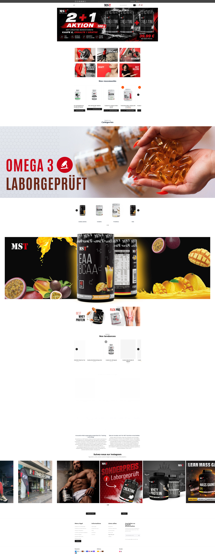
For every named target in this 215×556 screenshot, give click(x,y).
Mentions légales (78, 534)
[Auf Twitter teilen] (77, 1)
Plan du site (110, 532)
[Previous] (77, 95)
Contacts (93, 534)
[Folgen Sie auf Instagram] (119, 551)
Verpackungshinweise (79, 536)
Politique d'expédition (79, 530)
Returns (124, 513)
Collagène (109, 221)
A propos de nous (95, 528)
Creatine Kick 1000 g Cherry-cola (94, 360)
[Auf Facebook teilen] (75, 1)
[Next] (138, 95)
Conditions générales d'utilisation (81, 532)
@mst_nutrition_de (95, 456)
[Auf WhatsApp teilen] (85, 1)
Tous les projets (111, 530)
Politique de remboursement (80, 528)
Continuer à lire (129, 407)
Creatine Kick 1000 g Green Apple (110, 360)
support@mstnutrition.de (133, 539)
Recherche (110, 526)
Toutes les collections (112, 528)
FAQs (93, 530)
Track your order (91, 513)
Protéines (75, 221)
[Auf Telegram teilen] (81, 1)
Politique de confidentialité (80, 526)
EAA (92, 221)
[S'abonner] (138, 535)
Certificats (94, 532)
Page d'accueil (111, 534)
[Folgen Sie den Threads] (121, 551)
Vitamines (126, 221)
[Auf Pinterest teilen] (79, 1)
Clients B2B (94, 526)
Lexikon (109, 536)
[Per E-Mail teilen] (83, 1)
